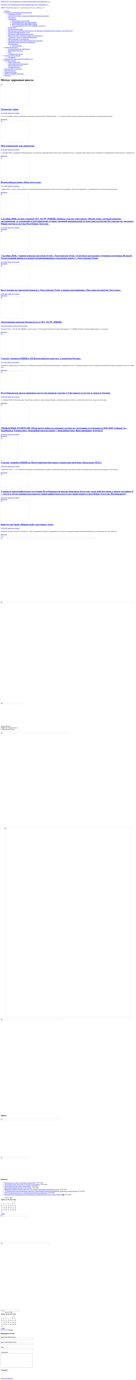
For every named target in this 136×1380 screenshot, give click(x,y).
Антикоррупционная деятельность (19, 49)
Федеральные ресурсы (15, 65)
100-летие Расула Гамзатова (13, 69)
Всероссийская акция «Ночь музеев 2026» (17, 1186)
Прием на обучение (10, 72)
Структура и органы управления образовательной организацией (28, 16)
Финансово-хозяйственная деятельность (20, 34)
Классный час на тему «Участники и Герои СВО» (20, 1183)
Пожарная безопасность (15, 50)
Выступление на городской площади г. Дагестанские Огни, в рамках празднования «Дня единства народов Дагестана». (61, 290)
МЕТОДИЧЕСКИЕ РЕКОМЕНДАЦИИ (24, 24)
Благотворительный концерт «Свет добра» (17, 1188)
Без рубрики (16, 113)
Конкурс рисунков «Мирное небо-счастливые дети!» (27, 524)
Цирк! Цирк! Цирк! (14, 62)
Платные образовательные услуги (19, 32)
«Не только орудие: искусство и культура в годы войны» (22, 1184)
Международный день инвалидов (17, 146)
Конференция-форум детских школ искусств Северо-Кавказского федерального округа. (32, 1189)
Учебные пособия (13, 67)
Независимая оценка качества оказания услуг (18, 59)
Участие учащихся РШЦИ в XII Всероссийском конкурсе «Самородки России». (41, 358)
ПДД (9, 52)
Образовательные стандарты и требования (21, 42)
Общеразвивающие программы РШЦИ (24, 22)
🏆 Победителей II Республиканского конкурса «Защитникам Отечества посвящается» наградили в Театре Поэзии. (41, 1191)
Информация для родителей (21, 21)
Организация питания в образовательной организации (25, 41)
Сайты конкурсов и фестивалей (18, 64)
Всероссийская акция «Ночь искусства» (21, 182)
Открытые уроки (9, 109)
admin (9, 113)
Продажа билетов (10, 70)
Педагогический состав (15, 29)
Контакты (7, 75)
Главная (6, 11)
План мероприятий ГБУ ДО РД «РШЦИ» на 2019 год (29, 26)
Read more (4, 119)
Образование (12, 19)
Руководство (12, 27)
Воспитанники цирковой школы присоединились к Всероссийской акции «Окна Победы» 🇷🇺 (34, 1194)
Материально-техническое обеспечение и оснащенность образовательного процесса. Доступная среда (40, 31)
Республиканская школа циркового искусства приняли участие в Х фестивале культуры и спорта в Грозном (55, 393)
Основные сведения (14, 14)
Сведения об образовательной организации (18, 12)
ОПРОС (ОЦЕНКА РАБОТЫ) (14, 74)
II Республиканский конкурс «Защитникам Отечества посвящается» (25, 1193)
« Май (3, 1214)
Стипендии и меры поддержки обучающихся (22, 37)
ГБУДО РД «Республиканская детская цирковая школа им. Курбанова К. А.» (25, 4)
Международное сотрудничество (18, 39)
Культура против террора (12, 55)
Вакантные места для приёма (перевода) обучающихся (25, 36)
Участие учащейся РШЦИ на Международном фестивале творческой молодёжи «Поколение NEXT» (51, 462)
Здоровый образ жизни (15, 54)
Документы (11, 17)
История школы (13, 44)
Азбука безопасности (11, 47)
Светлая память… (17, 45)
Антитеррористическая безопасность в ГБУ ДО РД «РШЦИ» (31, 322)
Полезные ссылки (10, 60)
